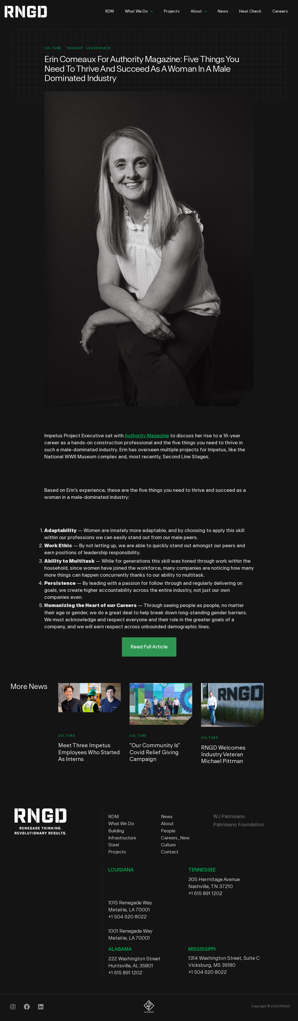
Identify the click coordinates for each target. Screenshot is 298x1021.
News (223, 11)
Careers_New (175, 838)
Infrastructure (122, 838)
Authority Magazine (147, 435)
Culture (53, 48)
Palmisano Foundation (238, 824)
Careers (280, 11)
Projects (172, 11)
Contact (169, 852)
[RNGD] (40, 832)
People (168, 831)
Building (116, 831)
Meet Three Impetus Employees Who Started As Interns (89, 752)
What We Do (136, 11)
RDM (109, 11)
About (196, 11)
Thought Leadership (88, 48)
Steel (113, 845)
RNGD (30, 11)
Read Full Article (149, 646)
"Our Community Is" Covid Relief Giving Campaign (155, 752)
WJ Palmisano (229, 816)
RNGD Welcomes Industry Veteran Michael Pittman (223, 754)
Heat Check (250, 11)
